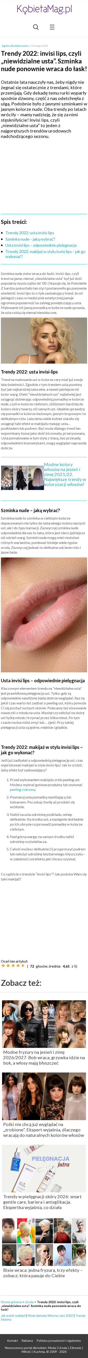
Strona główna (11, 1302)
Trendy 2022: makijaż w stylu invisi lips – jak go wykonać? (45, 254)
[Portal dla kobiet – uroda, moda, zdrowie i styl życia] (44, 9)
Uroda (29, 1302)
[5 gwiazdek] (23, 965)
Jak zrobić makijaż (13, 1315)
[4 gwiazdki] (18, 965)
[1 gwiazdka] (3, 965)
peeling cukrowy (22, 789)
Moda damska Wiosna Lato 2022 (50, 1315)
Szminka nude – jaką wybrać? (30, 239)
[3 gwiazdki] (13, 965)
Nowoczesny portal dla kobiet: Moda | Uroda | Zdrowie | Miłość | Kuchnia (44, 1349)
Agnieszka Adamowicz (15, 45)
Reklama (27, 1340)
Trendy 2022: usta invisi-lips (29, 232)
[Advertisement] (44, 175)
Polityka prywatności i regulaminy (59, 1340)
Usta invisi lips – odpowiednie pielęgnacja (40, 245)
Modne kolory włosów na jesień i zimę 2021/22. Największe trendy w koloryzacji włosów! (65, 474)
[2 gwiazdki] (8, 965)
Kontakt (12, 1340)
